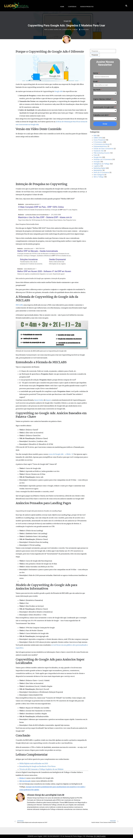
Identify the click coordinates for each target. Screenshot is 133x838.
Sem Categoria (99, 175)
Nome (95, 73)
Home (62, 7)
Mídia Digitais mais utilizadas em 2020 (33, 763)
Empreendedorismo (100, 146)
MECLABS (19, 305)
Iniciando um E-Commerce (103, 159)
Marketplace (98, 170)
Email (95, 81)
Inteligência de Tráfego (101, 164)
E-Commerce (98, 142)
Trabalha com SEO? (101, 115)
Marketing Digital (99, 168)
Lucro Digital (37, 836)
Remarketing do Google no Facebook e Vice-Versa (37, 766)
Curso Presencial (99, 140)
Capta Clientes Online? (102, 99)
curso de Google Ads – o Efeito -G (61, 454)
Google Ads (67, 21)
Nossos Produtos (86, 7)
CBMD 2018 (98, 138)
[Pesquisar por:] (103, 51)
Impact (48, 400)
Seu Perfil (97, 90)
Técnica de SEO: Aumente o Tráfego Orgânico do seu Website (41, 769)
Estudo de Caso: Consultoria (103, 148)
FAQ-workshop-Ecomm (102, 153)
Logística (97, 166)
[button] (126, 6)
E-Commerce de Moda (101, 144)
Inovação (97, 162)
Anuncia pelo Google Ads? (103, 107)
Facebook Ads (99, 151)
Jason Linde (38, 400)
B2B (95, 135)
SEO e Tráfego (99, 177)
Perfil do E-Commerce (101, 172)
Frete (95, 155)
